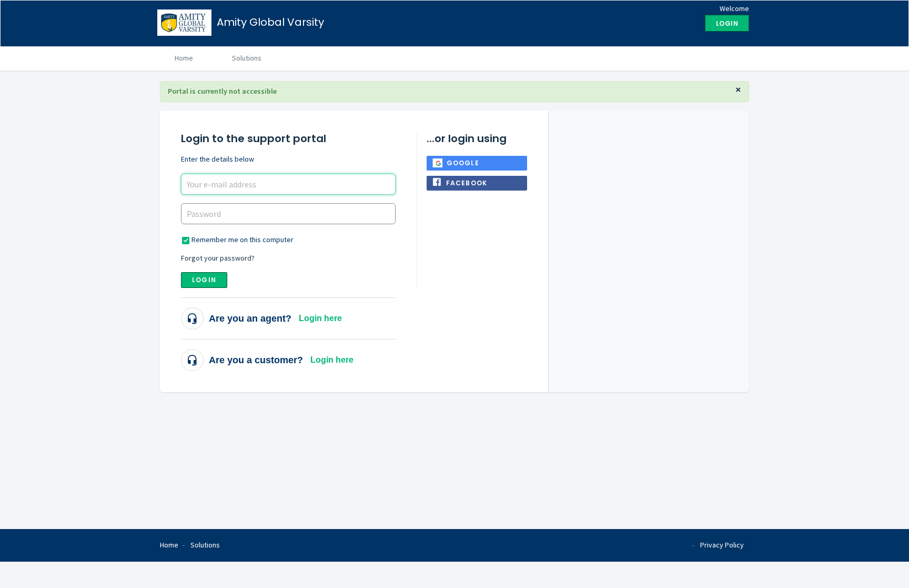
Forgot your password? (218, 258)
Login (204, 279)
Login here (320, 318)
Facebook (467, 182)
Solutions (246, 58)
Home (184, 58)
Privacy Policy (722, 545)
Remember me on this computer (242, 239)
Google (463, 162)
